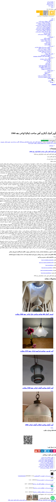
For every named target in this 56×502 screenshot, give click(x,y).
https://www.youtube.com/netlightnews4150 (46, 262)
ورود (52, 6)
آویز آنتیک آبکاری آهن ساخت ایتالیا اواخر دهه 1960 (31, 141)
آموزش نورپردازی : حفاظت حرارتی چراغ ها (43, 488)
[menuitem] (26, 1)
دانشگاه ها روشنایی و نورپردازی (46, 463)
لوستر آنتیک (7, 141)
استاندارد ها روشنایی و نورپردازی (46, 466)
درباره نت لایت (50, 4)
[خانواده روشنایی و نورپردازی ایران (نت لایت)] (46, 16)
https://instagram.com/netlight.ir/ (46, 267)
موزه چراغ (30, 143)
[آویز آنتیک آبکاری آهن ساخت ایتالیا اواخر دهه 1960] (40, 121)
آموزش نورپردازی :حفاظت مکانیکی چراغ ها (43, 492)
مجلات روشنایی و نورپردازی (47, 462)
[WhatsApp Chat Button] (53, 498)
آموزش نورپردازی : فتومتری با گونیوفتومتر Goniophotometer (35, 475)
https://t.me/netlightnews (49, 265)
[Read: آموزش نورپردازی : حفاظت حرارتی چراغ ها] (52, 486)
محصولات (54, 84)
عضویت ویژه (50, 1)
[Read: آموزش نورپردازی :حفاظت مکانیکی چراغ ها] (52, 490)
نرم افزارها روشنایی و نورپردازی (46, 460)
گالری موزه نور (49, 141)
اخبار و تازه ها (50, 3)
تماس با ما (51, 5)
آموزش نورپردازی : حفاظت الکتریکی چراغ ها (43, 483)
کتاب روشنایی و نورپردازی (47, 457)
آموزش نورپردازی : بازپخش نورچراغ (45, 479)
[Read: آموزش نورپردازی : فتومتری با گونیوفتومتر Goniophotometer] (52, 474)
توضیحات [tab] (51, 145)
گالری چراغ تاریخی (15, 141)
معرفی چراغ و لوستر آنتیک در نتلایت (42, 143)
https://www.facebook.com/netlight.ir (47, 270)
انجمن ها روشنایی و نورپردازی (46, 465)
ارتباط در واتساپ (44, 140)
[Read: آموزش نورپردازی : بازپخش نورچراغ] (52, 478)
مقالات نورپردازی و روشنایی (46, 458)
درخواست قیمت (52, 140)
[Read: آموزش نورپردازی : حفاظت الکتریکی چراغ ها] (52, 482)
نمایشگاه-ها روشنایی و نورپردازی (45, 461)
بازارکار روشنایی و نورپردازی (46, 467)
